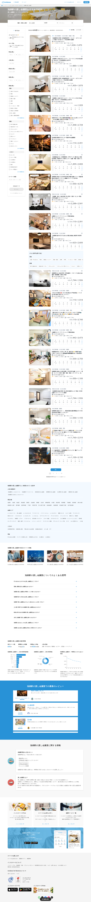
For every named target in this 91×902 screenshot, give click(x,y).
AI (81, 56)
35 (61, 473)
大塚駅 (13, 502)
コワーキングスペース (44, 515)
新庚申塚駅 (23, 505)
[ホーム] (6, 2)
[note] (52, 897)
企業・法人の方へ (11, 873)
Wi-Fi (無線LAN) (33, 266)
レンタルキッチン (27, 515)
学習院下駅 (34, 505)
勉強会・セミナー (47, 259)
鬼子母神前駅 (70, 505)
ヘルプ (24, 2)
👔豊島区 (21, 5)
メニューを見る (19, 823)
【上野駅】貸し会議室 (61, 491)
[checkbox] (9, 91)
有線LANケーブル (42, 266)
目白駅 (42, 502)
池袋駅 (9, 502)
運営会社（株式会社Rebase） (14, 866)
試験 (61, 259)
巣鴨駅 (37, 502)
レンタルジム (35, 515)
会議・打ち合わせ (34, 259)
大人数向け (41, 537)
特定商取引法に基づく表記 (40, 865)
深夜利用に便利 (19, 529)
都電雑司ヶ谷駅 (11, 505)
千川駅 (29, 505)
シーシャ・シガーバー (36, 521)
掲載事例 (29, 858)
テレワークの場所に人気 (22, 537)
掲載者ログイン (22, 858)
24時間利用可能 (11, 529)
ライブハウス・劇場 (47, 521)
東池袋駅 (23, 502)
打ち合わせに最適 (11, 537)
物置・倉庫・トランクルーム (24, 521)
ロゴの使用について (62, 865)
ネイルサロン (10, 518)
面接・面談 (55, 259)
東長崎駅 (74, 502)
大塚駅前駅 (55, 505)
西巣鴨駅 (63, 502)
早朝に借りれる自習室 (29, 529)
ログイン (79, 2)
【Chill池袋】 (20, 714)
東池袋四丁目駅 (62, 505)
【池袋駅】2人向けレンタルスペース (15, 494)
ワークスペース (35, 513)
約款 (22, 865)
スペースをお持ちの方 (69, 2)
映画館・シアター (19, 518)
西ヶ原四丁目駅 (42, 505)
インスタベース (6, 5)
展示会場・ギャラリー (37, 518)
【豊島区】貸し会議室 (73, 491)
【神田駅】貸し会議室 (50, 491)
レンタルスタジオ (27, 513)
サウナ (67, 521)
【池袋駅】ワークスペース (27, 491)
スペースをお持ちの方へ (13, 858)
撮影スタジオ (61, 513)
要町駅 (27, 502)
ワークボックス (76, 513)
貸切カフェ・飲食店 (73, 515)
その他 (81, 521)
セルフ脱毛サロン (74, 521)
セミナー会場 (68, 513)
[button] (45, 582)
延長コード (79, 266)
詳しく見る (44, 823)
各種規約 (18, 865)
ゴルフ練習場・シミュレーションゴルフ (68, 518)
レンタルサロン (53, 513)
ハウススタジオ (18, 515)
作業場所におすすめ (33, 537)
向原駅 (53, 502)
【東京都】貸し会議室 (39, 491)
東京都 (16, 5)
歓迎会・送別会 (81, 259)
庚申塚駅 (18, 505)
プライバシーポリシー (29, 865)
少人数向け (48, 537)
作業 (65, 259)
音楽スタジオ (10, 515)
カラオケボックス (54, 518)
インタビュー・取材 (72, 259)
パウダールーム (27, 518)
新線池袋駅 (49, 505)
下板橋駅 (69, 502)
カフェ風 (46, 529)
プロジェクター (51, 266)
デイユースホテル (54, 515)
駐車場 (80, 518)
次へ (56, 469)
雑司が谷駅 (80, 502)
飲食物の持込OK (39, 529)
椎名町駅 (58, 502)
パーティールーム (44, 513)
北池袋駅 (33, 502)
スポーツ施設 (46, 518)
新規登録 (86, 2)
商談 (41, 259)
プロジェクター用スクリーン (63, 266)
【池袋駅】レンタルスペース (14, 491)
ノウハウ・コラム (11, 865)
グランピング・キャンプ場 (59, 521)
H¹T (50, 529)
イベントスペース (64, 515)
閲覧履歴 (17, 2)
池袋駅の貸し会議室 (27, 5)
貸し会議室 (12, 5)
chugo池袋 (20, 700)
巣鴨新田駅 (47, 502)
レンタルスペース (11, 513)
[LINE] (39, 897)
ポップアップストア (12, 521)
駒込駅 (18, 502)
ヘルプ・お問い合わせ (52, 865)
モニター (73, 266)
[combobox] (51, 23)
